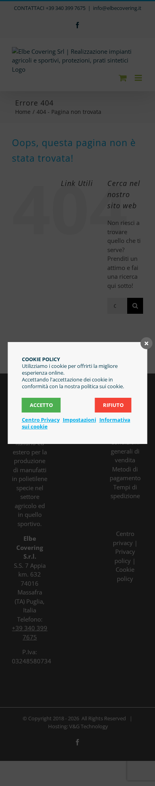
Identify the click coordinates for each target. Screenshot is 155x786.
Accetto (41, 405)
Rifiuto (113, 405)
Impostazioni (79, 419)
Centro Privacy (41, 419)
